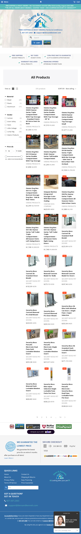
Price (10, 147)
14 (60, 417)
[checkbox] (13, 100)
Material (10, 97)
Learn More (8, 458)
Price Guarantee (27, 483)
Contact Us (25, 474)
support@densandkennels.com (48, 33)
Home (6, 474)
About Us (7, 477)
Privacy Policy (9, 480)
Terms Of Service (10, 483)
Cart (78, 2)
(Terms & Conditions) (53, 30)
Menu (6, 2)
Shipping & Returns (28, 477)
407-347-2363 (27, 33)
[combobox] (40, 38)
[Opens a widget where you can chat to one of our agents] (66, 522)
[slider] (6, 156)
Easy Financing (26, 480)
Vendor (9, 115)
